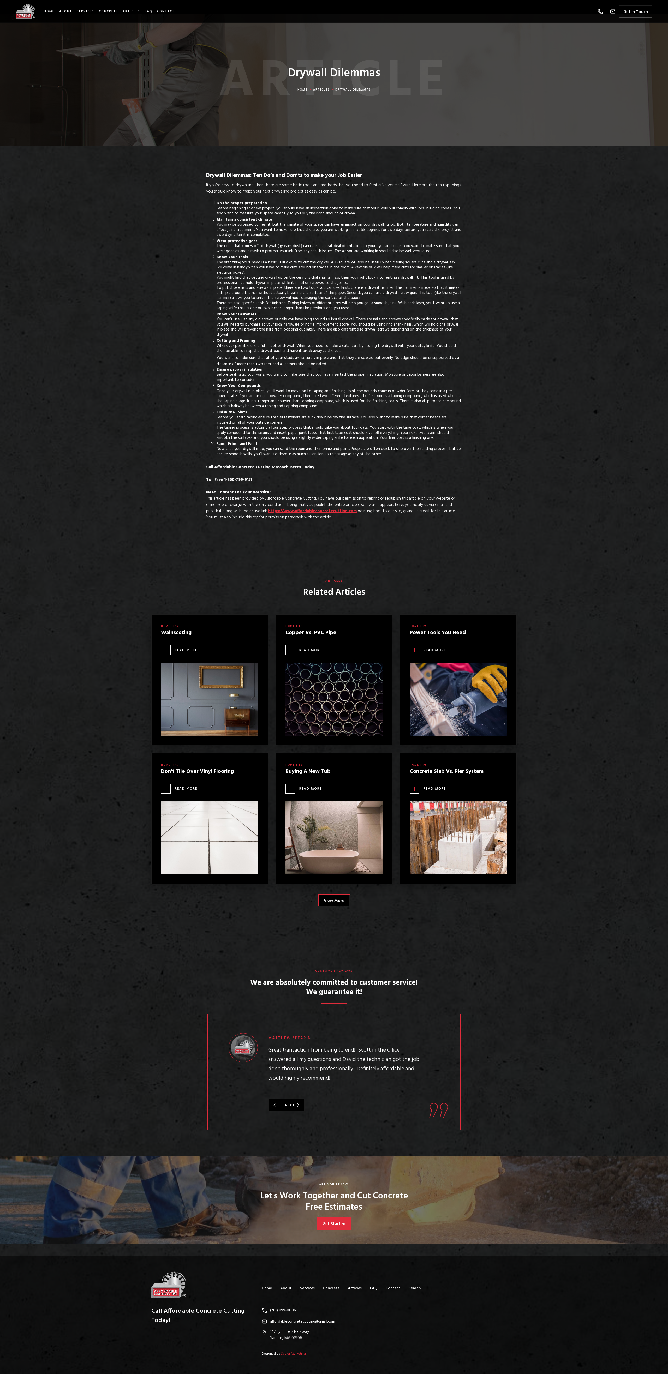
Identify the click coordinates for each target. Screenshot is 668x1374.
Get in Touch (635, 12)
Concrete (108, 11)
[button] (600, 11)
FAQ (148, 11)
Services (85, 11)
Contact (166, 11)
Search (415, 1288)
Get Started (334, 1224)
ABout (65, 11)
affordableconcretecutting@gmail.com (302, 1322)
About (286, 1288)
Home (49, 11)
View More (334, 900)
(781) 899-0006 (283, 1310)
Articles (131, 11)
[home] (28, 11)
